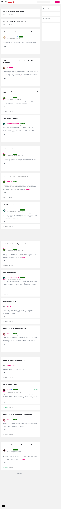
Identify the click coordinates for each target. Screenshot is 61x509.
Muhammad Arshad (10, 365)
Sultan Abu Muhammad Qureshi (13, 123)
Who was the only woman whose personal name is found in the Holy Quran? (20, 91)
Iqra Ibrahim (9, 333)
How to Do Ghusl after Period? (10, 118)
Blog (29, 1)
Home (19, 1)
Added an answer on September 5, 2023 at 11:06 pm (15, 452)
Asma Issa (9, 389)
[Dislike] (5, 47)
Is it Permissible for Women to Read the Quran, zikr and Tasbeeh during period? (20, 61)
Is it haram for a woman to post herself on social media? (17, 31)
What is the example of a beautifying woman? (14, 21)
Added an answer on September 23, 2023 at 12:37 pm (15, 250)
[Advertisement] (20, 234)
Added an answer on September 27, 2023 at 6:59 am (15, 155)
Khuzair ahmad (10, 67)
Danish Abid (9, 306)
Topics (32, 1)
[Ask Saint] (10, 2)
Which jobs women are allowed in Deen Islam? (15, 328)
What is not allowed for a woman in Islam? (13, 11)
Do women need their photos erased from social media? (17, 444)
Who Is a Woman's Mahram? (10, 272)
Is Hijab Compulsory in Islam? (10, 301)
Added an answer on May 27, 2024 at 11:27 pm (14, 392)
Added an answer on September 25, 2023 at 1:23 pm (15, 211)
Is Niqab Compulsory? (8, 204)
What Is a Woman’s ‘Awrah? (10, 384)
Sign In (52, 1)
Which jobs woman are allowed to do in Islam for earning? (18, 414)
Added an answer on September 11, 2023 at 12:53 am (15, 366)
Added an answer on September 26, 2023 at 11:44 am (15, 182)
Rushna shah (9, 97)
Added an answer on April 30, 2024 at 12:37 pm (14, 68)
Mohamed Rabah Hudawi (12, 36)
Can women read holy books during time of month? (16, 176)
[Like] (3, 47)
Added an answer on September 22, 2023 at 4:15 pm (15, 279)
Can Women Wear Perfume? (10, 149)
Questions (24, 1)
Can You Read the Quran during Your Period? (14, 244)
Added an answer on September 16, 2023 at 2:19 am (15, 307)
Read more (20, 75)
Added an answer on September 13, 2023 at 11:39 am (15, 335)
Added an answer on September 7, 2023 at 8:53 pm (14, 421)
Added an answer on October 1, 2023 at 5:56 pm (14, 99)
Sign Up (57, 1)
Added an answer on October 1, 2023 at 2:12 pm (14, 125)
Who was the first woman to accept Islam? (14, 360)
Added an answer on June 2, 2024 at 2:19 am (13, 38)
